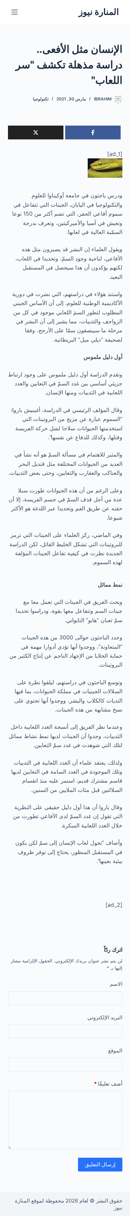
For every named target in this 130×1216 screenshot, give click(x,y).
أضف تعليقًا (108, 1083)
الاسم (116, 984)
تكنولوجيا (41, 98)
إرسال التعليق (100, 1164)
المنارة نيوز (99, 12)
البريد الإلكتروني (104, 1017)
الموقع (115, 1050)
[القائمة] (14, 12)
